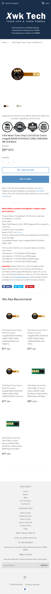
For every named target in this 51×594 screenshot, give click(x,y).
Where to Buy (25, 513)
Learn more (17, 232)
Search (25, 494)
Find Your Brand (11, 3)
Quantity (5, 157)
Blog (25, 497)
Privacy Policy (25, 525)
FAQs (26, 529)
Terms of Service (25, 522)
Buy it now (25, 179)
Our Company (25, 501)
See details (38, 188)
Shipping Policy (25, 516)
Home (4, 42)
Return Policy (25, 519)
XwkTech (19, 584)
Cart (47, 3)
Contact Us (25, 504)
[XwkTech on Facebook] (25, 578)
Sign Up (44, 565)
